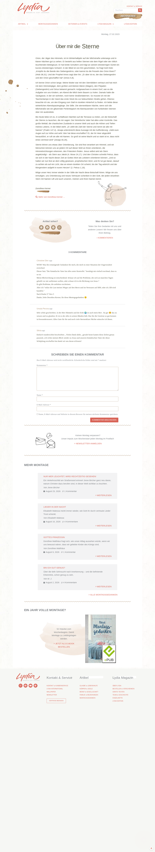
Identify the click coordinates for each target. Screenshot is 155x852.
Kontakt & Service (134, 6)
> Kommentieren (105, 238)
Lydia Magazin (104, 24)
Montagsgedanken (48, 24)
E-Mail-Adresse (44, 405)
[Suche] (140, 10)
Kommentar (42, 365)
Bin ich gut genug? (54, 568)
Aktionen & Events (77, 24)
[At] (35, 686)
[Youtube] (30, 686)
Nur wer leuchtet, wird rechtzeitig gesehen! (69, 476)
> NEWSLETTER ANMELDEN (88, 443)
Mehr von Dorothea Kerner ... (51, 197)
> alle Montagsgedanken (103, 595)
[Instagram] (20, 686)
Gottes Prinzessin (54, 537)
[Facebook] (25, 686)
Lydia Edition (130, 24)
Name (40, 395)
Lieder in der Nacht (54, 507)
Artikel (22, 24)
